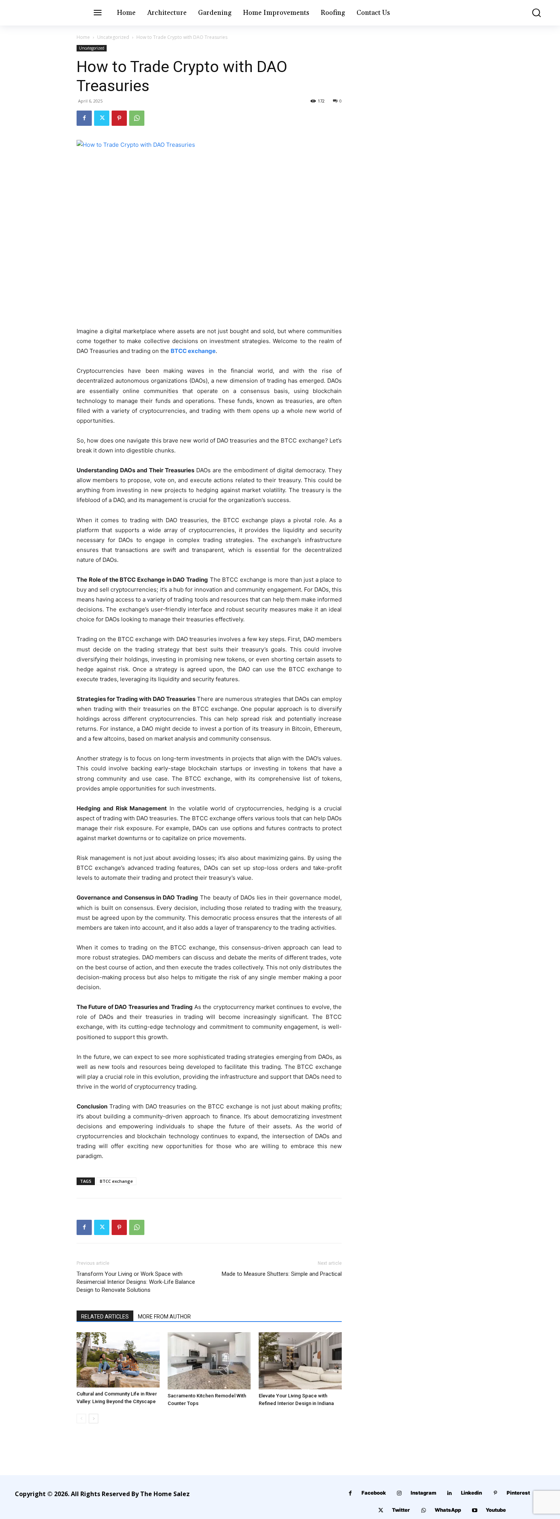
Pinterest (518, 1493)
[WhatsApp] (136, 118)
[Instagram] (399, 1493)
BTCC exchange (193, 350)
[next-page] (93, 1418)
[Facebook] (84, 118)
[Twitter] (101, 118)
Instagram (423, 1493)
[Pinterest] (119, 118)
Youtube (496, 1510)
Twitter (401, 1510)
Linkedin (471, 1493)
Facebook (374, 1493)
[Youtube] (474, 1510)
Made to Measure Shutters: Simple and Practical (282, 1273)
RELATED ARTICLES (105, 1317)
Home (83, 37)
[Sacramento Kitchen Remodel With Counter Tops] (209, 1360)
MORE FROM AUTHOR (164, 1317)
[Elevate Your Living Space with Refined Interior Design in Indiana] (300, 1360)
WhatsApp (448, 1510)
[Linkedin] (449, 1493)
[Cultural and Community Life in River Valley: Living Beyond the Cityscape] (118, 1359)
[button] (531, 13)
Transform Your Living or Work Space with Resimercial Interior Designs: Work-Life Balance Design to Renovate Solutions (136, 1281)
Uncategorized (113, 37)
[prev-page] (81, 1418)
